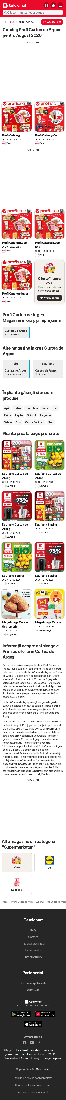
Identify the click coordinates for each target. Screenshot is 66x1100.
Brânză (31, 415)
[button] (53, 5)
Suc (50, 422)
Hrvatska (31, 1054)
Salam (8, 422)
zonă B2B (33, 990)
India (41, 1054)
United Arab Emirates (27, 1050)
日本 (48, 1054)
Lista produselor (33, 957)
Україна (57, 1058)
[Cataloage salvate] (46, 5)
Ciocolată (32, 408)
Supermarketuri (40, 770)
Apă (6, 408)
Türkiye (46, 1058)
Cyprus (8, 1054)
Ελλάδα (19, 1054)
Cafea (17, 408)
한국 (55, 1054)
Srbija (24, 1058)
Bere (45, 408)
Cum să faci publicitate (33, 983)
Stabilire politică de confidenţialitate (33, 1077)
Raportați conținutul (33, 943)
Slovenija (34, 1058)
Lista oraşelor (33, 950)
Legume (45, 415)
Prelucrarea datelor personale (33, 1091)
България (47, 1050)
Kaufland (46, 774)
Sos (18, 422)
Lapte (19, 415)
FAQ (33, 930)
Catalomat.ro (42, 1069)
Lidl (38, 774)
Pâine (7, 415)
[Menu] (60, 5)
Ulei (54, 408)
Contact (33, 937)
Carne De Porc (34, 422)
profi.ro (56, 728)
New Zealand (11, 1058)
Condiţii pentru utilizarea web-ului (33, 1084)
